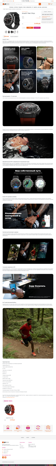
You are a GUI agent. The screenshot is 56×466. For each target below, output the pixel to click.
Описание (6, 36)
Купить (30, 27)
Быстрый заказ (37, 27)
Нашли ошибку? (14, 36)
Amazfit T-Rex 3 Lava (9, 407)
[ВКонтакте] (46, 22)
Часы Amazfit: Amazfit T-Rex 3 (11, 397)
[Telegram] (48, 22)
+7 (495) (25, 1)
